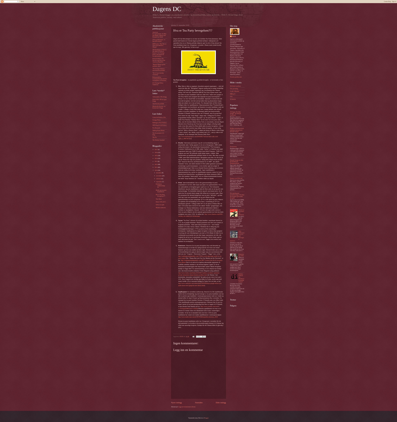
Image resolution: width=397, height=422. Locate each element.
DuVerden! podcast (235, 86)
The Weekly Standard (158, 140)
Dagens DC (166, 8)
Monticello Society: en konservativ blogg (158, 107)
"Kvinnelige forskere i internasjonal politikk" (158, 69)
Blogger (206, 418)
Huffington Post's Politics (159, 122)
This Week (159, 199)
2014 (156, 158)
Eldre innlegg (221, 403)
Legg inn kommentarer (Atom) (186, 407)
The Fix (154, 137)
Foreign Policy (156, 120)
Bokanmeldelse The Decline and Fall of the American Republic (158, 60)
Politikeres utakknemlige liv (160, 185)
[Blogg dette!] (199, 337)
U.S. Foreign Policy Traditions (157, 83)
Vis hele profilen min (236, 77)
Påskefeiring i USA (241, 255)
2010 (156, 170)
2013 (156, 161)
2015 (156, 155)
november (159, 176)
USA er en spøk (160, 204)
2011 (156, 167)
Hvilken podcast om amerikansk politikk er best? (241, 278)
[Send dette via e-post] (197, 337)
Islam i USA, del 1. (161, 202)
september (159, 181)
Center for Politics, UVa (159, 117)
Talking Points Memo (158, 130)
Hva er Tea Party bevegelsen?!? (160, 195)
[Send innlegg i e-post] (193, 336)
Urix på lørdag (234, 88)
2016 (156, 152)
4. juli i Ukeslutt (234, 91)
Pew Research (156, 128)
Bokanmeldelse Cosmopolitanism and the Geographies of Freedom (159, 78)
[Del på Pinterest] (205, 337)
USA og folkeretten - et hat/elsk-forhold (158, 40)
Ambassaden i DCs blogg (159, 97)
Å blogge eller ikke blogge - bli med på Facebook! (235, 113)
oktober (158, 178)
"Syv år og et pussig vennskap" (158, 73)
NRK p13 (232, 94)
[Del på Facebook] (203, 337)
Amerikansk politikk (158, 103)
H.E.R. (234, 36)
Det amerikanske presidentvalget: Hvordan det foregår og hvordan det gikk (237, 196)
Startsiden (199, 403)
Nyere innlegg (176, 403)
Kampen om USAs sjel (236, 178)
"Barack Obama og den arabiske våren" (158, 65)
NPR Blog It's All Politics (159, 125)
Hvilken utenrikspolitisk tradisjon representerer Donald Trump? (237, 130)
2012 (156, 164)
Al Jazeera (233, 99)
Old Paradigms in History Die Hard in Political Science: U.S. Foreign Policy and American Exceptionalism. (159, 53)
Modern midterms (161, 207)
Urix (231, 96)
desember (159, 173)
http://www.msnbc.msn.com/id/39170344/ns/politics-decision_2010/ (198, 317)
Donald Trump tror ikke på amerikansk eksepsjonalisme (236, 161)
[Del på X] (201, 337)
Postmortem (233, 146)
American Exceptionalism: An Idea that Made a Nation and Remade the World (159, 35)
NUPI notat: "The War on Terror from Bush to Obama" (159, 45)
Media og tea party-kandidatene (161, 190)
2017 (156, 149)
